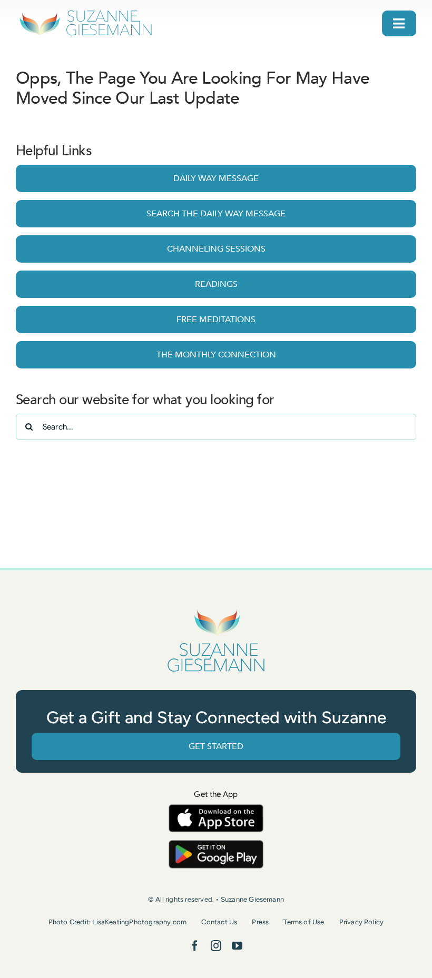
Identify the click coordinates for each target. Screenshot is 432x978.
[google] (216, 845)
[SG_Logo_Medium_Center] (216, 609)
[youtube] (237, 946)
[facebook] (195, 946)
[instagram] (216, 946)
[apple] (216, 809)
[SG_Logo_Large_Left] (85, 12)
